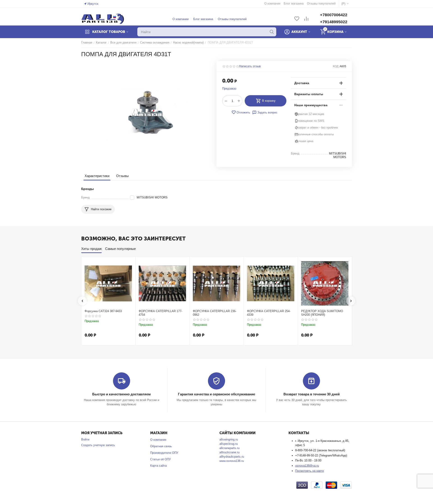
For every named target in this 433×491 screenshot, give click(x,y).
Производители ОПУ (164, 452)
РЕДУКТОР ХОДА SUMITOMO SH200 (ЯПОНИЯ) (322, 312)
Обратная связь (161, 446)
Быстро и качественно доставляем (121, 394)
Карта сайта (158, 465)
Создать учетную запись (98, 445)
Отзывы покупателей (232, 19)
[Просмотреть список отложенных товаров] (297, 19)
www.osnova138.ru (231, 461)
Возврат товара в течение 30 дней (311, 394)
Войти (85, 439)
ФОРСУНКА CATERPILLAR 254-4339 (268, 312)
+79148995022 (333, 22)
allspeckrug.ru (228, 443)
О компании (181, 19)
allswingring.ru (228, 439)
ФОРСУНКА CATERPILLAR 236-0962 (214, 312)
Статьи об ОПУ (160, 459)
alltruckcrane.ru (229, 452)
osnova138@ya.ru (307, 465)
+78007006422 (333, 15)
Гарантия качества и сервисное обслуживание (216, 394)
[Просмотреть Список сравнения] (306, 19)
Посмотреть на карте (309, 471)
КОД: (336, 66)
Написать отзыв (250, 66)
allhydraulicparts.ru (231, 456)
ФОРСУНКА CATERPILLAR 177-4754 (160, 312)
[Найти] (271, 31)
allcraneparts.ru (229, 448)
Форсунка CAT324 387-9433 (103, 311)
